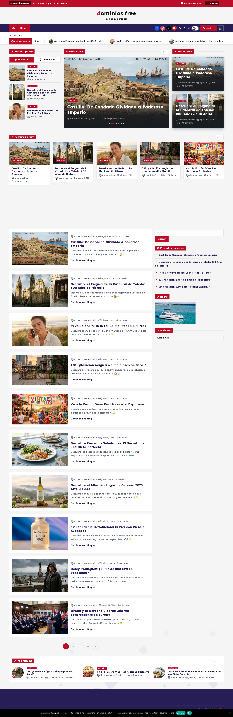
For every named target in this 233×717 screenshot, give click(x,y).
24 (88, 646)
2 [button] (113, 123)
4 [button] (118, 123)
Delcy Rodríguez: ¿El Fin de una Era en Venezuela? (102, 571)
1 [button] (109, 123)
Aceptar (180, 713)
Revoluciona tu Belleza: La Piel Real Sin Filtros (42, 112)
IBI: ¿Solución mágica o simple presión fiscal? (157, 169)
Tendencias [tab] (48, 59)
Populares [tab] (23, 59)
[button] (163, 52)
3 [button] (116, 123)
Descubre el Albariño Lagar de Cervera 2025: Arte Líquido (173, 41)
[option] (116, 92)
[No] (229, 713)
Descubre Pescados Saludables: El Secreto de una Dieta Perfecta (97, 41)
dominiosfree (80, 118)
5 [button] (121, 123)
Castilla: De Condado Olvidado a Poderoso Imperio (39, 73)
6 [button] (123, 123)
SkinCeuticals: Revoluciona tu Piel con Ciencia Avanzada (108, 529)
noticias (32, 66)
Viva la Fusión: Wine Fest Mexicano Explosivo (201, 169)
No (189, 713)
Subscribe (208, 28)
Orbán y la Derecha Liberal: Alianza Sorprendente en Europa (100, 612)
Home (23, 28)
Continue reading (82, 260)
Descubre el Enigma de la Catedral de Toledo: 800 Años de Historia (41, 93)
